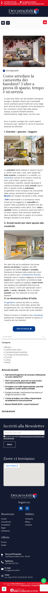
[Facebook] (3, 23)
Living (7, 359)
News (7, 362)
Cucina (8, 357)
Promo (4, 542)
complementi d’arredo (31, 275)
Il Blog (27, 522)
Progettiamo (9, 302)
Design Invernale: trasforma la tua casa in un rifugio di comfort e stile (24, 393)
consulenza (38, 315)
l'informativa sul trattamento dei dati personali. (23, 437)
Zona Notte (5, 525)
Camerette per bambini (16, 352)
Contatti (28, 525)
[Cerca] (43, 336)
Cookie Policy (36, 585)
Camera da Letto (13, 349)
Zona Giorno (6, 522)
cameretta (8, 178)
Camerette (5, 531)
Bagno (8, 347)
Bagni (3, 528)
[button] (45, 22)
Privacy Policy (25, 585)
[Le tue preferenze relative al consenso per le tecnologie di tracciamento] (4, 589)
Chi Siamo (29, 519)
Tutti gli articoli (8, 411)
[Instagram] (8, 23)
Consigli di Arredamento (16, 354)
